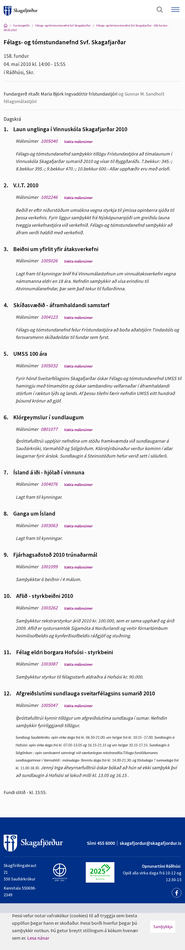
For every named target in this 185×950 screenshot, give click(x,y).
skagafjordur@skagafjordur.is (150, 843)
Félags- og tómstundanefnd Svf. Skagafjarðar (63, 25)
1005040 (49, 141)
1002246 (49, 197)
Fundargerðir (21, 25)
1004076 (49, 484)
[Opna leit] (160, 10)
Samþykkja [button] (162, 926)
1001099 (49, 566)
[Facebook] (176, 893)
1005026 (49, 261)
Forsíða (5, 25)
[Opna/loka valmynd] (175, 9)
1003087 (49, 664)
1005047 (49, 705)
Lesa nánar (38, 938)
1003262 (49, 608)
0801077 (49, 429)
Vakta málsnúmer (78, 141)
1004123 (49, 317)
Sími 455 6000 (101, 843)
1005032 (49, 365)
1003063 (49, 525)
